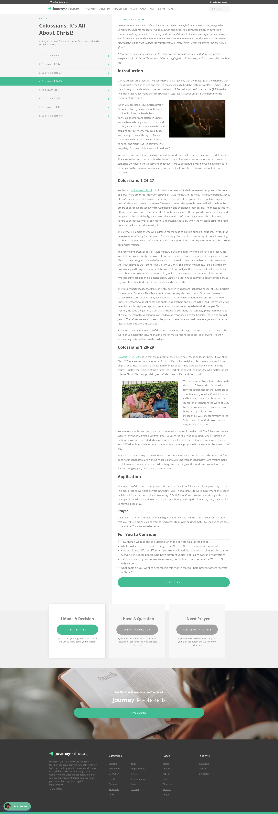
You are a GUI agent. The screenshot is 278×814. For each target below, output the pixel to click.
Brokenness (114, 768)
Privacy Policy (56, 784)
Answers (167, 768)
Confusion (114, 773)
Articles (166, 773)
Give (170, 8)
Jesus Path (104, 8)
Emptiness (114, 789)
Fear (111, 794)
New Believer (120, 8)
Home (166, 763)
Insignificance (138, 779)
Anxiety (113, 763)
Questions (91, 8)
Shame (135, 789)
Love (133, 784)
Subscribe (139, 712)
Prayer (152, 8)
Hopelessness (138, 768)
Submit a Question (137, 629)
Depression (114, 784)
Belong (161, 8)
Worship (167, 789)
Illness (134, 773)
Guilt (133, 763)
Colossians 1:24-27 (141, 190)
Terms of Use (55, 789)
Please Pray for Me (197, 629)
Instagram (204, 773)
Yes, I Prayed (77, 629)
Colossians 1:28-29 (128, 357)
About (166, 794)
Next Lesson (174, 582)
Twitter (202, 768)
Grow (143, 8)
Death (112, 779)
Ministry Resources (59, 2)
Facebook (204, 763)
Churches (167, 784)
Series (166, 779)
